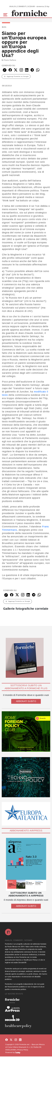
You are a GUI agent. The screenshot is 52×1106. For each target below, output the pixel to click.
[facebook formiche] (6, 1040)
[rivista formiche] (26, 864)
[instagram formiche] (15, 1040)
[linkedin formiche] (20, 1040)
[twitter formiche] (11, 1040)
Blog (4, 27)
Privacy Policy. (22, 1050)
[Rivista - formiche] (26, 1000)
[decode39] (26, 1018)
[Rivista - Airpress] (26, 1009)
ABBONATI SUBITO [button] (26, 701)
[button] (5, 14)
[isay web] (17, 1052)
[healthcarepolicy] (26, 1026)
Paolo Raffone (10, 60)
